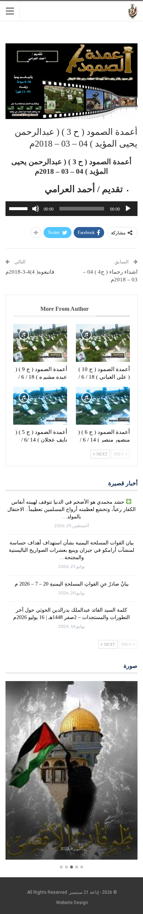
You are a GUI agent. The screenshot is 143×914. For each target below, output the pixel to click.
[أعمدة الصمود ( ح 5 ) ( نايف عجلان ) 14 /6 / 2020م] (40, 406)
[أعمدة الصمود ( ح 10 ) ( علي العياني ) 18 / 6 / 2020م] (103, 343)
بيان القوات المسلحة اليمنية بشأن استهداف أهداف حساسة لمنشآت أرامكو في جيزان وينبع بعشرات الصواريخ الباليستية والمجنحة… (71, 550)
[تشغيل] (128, 208)
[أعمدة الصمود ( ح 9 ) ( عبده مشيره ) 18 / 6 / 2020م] (40, 343)
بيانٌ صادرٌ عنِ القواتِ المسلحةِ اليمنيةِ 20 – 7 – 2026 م (72, 584)
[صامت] (35, 208)
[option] (72, 771)
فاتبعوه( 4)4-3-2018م (30, 272)
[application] (72, 208)
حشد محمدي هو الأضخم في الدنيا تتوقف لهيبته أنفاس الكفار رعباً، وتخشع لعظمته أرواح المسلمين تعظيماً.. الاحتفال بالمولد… (71, 509)
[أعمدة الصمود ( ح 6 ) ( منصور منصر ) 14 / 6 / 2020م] (103, 406)
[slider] (19, 208)
